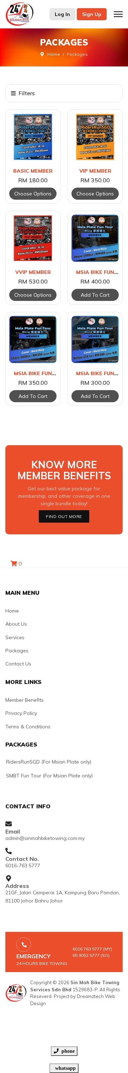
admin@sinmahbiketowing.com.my (45, 838)
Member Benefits (24, 700)
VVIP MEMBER (33, 272)
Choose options (33, 193)
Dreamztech (90, 996)
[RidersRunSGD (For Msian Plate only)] (58, 762)
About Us (16, 624)
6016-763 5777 (22, 865)
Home (12, 611)
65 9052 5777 (86, 955)
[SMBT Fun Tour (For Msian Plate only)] (58, 775)
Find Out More (64, 516)
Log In (62, 14)
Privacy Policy (21, 713)
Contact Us (18, 663)
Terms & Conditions (27, 726)
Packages (16, 650)
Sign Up (91, 14)
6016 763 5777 (87, 948)
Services (15, 637)
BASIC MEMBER (33, 171)
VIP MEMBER (95, 171)
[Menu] (118, 14)
